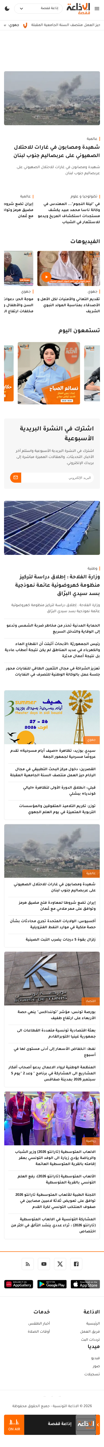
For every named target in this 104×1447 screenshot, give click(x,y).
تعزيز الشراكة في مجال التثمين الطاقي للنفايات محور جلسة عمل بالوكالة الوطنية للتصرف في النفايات (53, 672)
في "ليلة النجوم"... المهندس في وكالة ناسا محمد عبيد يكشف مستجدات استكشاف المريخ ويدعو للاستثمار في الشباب (69, 213)
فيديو (95, 1359)
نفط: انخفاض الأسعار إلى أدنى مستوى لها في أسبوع (55, 1052)
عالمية (92, 139)
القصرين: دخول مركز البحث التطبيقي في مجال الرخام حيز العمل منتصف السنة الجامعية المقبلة (53, 773)
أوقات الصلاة (39, 1332)
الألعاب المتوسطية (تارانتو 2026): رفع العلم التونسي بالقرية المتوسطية (57, 1180)
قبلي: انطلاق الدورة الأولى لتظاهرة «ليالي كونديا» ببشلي (59, 791)
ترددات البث (90, 1340)
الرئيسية (93, 1324)
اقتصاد (91, 1001)
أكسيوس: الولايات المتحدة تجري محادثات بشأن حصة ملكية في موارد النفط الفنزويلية (53, 925)
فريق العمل (90, 1332)
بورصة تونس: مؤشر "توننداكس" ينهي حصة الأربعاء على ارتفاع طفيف (57, 1016)
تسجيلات (92, 1375)
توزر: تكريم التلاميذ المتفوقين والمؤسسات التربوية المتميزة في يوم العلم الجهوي (57, 810)
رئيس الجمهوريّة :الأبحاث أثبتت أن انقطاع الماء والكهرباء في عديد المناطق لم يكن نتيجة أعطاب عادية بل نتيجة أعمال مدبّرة (52, 650)
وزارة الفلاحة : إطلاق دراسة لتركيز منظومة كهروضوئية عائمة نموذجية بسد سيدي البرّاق (57, 586)
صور (96, 1367)
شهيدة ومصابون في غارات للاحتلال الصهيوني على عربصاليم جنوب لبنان (56, 152)
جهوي (92, 292)
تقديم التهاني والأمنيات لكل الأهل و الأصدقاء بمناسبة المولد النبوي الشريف (68, 306)
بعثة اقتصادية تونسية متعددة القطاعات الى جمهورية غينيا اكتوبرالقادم (56, 1034)
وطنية (92, 569)
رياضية (91, 1141)
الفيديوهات (85, 242)
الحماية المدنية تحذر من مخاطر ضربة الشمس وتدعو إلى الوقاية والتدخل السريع (53, 629)
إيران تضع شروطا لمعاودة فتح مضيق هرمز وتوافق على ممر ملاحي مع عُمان (57, 906)
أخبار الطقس (39, 1324)
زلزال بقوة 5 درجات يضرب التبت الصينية (61, 940)
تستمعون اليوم (79, 331)
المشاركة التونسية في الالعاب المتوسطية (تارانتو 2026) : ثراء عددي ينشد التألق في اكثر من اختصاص (53, 1226)
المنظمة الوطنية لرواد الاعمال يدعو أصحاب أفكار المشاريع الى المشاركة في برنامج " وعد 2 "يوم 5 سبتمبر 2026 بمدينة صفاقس (52, 1074)
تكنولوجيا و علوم (84, 197)
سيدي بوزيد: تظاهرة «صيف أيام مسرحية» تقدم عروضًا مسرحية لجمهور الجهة (53, 754)
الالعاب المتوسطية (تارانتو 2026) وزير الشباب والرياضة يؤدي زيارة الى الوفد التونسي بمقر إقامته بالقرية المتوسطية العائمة (55, 1158)
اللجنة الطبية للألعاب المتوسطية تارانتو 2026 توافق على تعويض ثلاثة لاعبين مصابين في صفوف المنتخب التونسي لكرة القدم (55, 1201)
